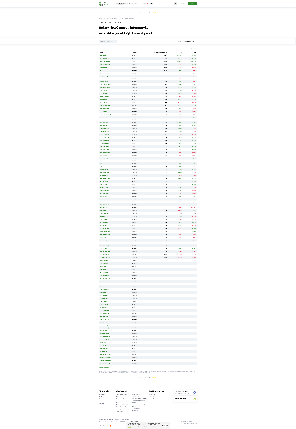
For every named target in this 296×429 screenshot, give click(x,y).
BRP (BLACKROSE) (105, 251)
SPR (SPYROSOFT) (105, 278)
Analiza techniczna (104, 367)
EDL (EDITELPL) (104, 213)
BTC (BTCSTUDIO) (105, 363)
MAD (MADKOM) (104, 216)
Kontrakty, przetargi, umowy (139, 398)
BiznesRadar (102, 18)
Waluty (131, 3)
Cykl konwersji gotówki (159, 52)
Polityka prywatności (107, 419)
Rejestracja (192, 3)
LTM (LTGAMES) (104, 289)
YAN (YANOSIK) (104, 202)
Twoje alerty (152, 394)
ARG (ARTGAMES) (105, 140)
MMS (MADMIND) (104, 96)
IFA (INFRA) (103, 292)
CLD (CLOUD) (103, 287)
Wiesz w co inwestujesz (122, 404)
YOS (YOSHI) (103, 248)
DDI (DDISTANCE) (104, 131)
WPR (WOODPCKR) (105, 284)
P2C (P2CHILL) (104, 102)
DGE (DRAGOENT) (105, 105)
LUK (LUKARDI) (104, 193)
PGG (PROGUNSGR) (105, 114)
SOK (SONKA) (104, 210)
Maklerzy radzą (120, 409)
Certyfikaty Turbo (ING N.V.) (139, 400)
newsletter (135, 410)
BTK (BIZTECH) (104, 199)
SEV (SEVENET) (104, 196)
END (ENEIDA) (104, 55)
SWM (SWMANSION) (105, 357)
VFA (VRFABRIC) (104, 272)
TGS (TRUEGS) (104, 330)
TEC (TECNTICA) (104, 246)
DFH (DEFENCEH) (104, 134)
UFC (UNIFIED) (104, 263)
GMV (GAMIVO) (104, 298)
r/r (181, 52)
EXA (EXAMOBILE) (105, 181)
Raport (135, 52)
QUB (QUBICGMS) (105, 207)
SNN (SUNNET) (104, 169)
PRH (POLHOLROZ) (105, 240)
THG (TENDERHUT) (105, 354)
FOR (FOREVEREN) (105, 178)
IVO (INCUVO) (103, 345)
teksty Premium (120, 411)
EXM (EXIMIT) (103, 307)
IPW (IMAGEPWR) (104, 190)
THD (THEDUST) (104, 172)
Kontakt (127, 419)
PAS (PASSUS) (104, 222)
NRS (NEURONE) (104, 281)
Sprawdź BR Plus (153, 12)
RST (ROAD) (103, 269)
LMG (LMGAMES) (104, 128)
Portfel (151, 3)
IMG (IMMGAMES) (105, 336)
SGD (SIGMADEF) (104, 205)
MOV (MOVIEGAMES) (105, 360)
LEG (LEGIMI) (103, 219)
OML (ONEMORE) (104, 254)
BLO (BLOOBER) (104, 313)
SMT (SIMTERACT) (105, 161)
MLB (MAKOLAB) (104, 319)
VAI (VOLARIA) (104, 316)
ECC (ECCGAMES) (105, 64)
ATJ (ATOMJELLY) (104, 58)
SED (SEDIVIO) (104, 325)
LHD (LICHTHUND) (105, 84)
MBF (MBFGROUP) (105, 149)
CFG (101, 70)
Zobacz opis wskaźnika (189, 48)
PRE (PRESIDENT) (105, 117)
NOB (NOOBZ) (104, 158)
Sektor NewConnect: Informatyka (114, 18)
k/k (195, 52)
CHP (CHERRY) (104, 301)
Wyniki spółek (119, 396)
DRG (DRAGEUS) (104, 125)
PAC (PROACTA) (104, 295)
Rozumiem (165, 425)
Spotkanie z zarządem (121, 406)
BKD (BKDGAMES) (105, 108)
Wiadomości (114, 3)
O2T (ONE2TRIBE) (105, 234)
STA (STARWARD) (105, 73)
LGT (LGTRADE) (104, 304)
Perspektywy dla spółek (122, 398)
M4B (101, 164)
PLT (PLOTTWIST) (105, 257)
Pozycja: (179, 41)
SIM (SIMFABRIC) (104, 260)
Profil (101, 52)
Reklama (122, 419)
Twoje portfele (152, 396)
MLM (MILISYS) (104, 175)
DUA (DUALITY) (104, 155)
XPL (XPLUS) (103, 266)
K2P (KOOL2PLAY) (105, 228)
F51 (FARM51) (103, 99)
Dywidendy (137, 3)
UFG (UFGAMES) (104, 339)
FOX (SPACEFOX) (104, 275)
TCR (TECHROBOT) (105, 61)
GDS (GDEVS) (103, 90)
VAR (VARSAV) (104, 93)
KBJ (101, 166)
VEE (101, 120)
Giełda (120, 3)
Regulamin (116, 419)
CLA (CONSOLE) (104, 137)
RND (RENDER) (104, 122)
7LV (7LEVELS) (104, 187)
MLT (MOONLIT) (104, 225)
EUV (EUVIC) (103, 184)
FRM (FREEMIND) (104, 143)
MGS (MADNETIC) (105, 81)
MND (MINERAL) (104, 333)
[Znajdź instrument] (175, 3)
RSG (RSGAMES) (104, 146)
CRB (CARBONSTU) (105, 322)
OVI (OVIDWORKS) (105, 231)
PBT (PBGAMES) (104, 328)
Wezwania (134, 402)
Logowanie (183, 3)
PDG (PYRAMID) (104, 79)
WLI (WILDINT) (104, 76)
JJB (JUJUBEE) (103, 67)
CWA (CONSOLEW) (105, 87)
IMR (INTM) (103, 237)
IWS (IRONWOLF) (104, 111)
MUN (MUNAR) (104, 351)
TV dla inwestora (136, 408)
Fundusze (125, 3)
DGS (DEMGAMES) (105, 152)
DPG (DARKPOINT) (105, 310)
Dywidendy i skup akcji (121, 394)
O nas (100, 419)
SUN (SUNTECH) (104, 348)
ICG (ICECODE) (104, 342)
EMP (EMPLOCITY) (105, 243)
